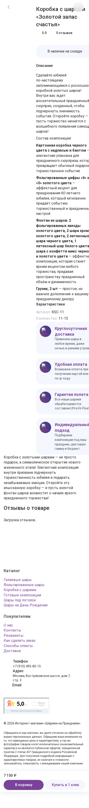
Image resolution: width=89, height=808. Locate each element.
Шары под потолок (20, 600)
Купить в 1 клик (65, 785)
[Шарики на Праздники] (18, 554)
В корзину (23, 785)
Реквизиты (14, 635)
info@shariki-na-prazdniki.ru (32, 690)
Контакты (12, 630)
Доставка (12, 651)
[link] (9, 7)
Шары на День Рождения (25, 605)
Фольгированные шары (24, 585)
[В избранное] (78, 7)
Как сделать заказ (19, 640)
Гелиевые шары (18, 580)
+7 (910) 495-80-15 (27, 666)
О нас (8, 625)
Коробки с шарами (20, 590)
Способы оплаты (18, 646)
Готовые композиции (22, 595)
